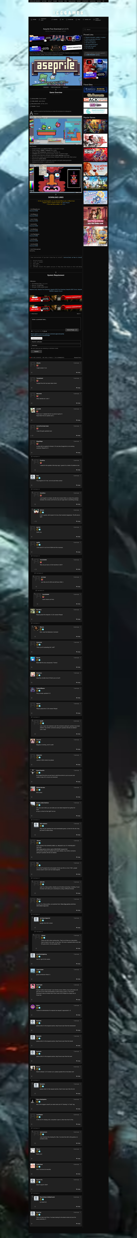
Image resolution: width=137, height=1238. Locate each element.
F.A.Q (63, 204)
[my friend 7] (95, 111)
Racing (61, 1)
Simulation (71, 1)
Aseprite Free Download (44, 289)
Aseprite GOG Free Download (58, 289)
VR (103, 1)
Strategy (85, 1)
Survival (93, 1)
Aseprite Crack (33, 289)
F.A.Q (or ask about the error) (92, 39)
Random (70, 19)
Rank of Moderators (90, 41)
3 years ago (76, 363)
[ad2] (94, 216)
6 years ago (76, 475)
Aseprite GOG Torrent (71, 289)
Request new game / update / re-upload (95, 37)
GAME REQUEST (98, 19)
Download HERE (34, 211)
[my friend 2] (95, 95)
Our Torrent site (89, 48)
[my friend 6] (95, 105)
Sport (79, 1)
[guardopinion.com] (95, 89)
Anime (55, 1)
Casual (64, 31)
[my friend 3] (95, 99)
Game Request (66, 202)
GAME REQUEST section (93, 55)
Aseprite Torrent (58, 291)
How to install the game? (91, 44)
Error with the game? (90, 46)
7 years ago (76, 642)
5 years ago (76, 408)
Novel (99, 1)
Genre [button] (55, 19)
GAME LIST (88, 19)
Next (78, 313)
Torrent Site (43, 19)
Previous (34, 313)
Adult (50, 1)
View (95, 125)
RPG (66, 1)
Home (34, 19)
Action (44, 1)
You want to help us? (90, 42)
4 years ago (76, 378)
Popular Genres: (35, 1)
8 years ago (76, 1066)
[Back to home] (68, 9)
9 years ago (76, 1212)
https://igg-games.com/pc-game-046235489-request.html (51, 849)
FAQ (79, 19)
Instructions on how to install (73, 257)
